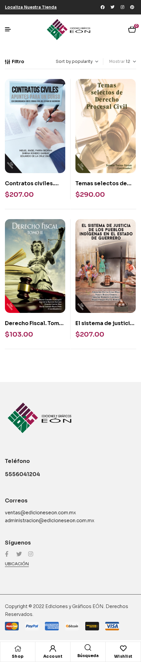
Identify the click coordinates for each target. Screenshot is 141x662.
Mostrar (117, 61)
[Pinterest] (132, 7)
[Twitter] (112, 7)
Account (53, 656)
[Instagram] (122, 7)
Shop (18, 656)
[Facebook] (103, 7)
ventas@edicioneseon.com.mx (40, 513)
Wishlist (123, 656)
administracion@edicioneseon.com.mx (49, 520)
